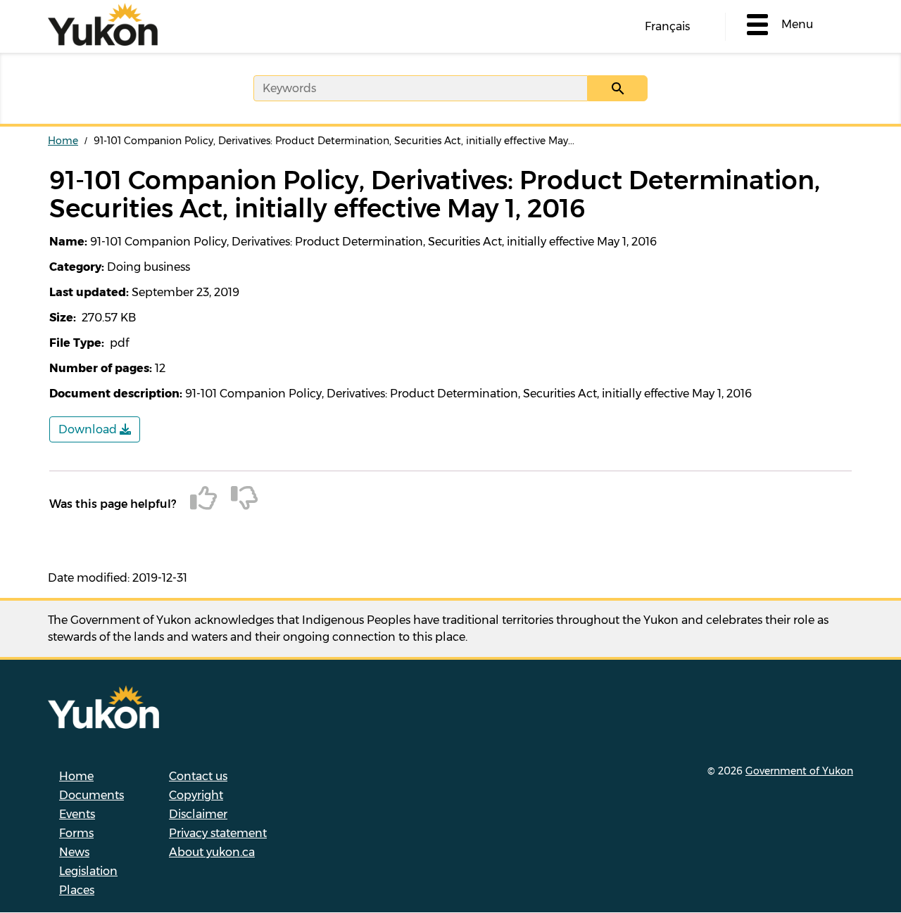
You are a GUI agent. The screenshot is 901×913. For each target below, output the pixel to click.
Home (63, 140)
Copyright (196, 795)
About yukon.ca (212, 852)
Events (77, 814)
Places (76, 890)
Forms (76, 833)
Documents (91, 795)
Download (89, 429)
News (74, 852)
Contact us (198, 776)
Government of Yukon (799, 771)
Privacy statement (218, 833)
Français (667, 26)
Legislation (88, 871)
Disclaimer (198, 814)
